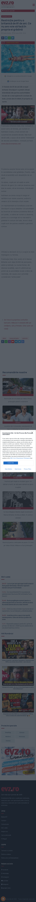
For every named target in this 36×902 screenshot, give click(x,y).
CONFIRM (11, 463)
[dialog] (18, 451)
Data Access (18, 469)
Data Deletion (8, 469)
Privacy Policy (27, 469)
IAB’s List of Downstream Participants (20, 458)
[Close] (32, 433)
